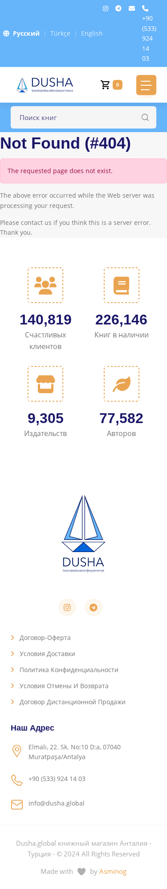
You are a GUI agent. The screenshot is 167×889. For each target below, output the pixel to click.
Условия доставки (47, 653)
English (92, 33)
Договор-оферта (45, 637)
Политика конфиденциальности (69, 669)
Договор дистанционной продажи (73, 702)
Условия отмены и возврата (64, 685)
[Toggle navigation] (146, 85)
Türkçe (60, 33)
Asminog (112, 871)
